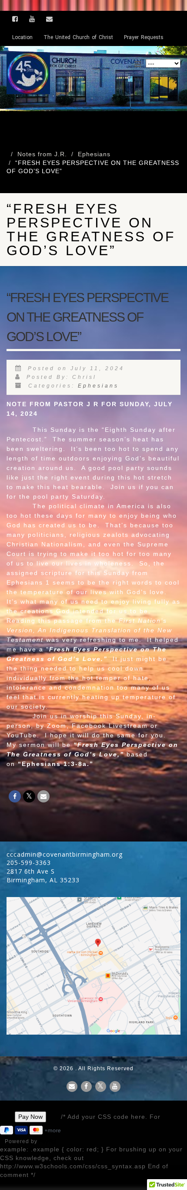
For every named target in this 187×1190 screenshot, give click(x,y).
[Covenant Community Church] (62, 73)
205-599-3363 (29, 862)
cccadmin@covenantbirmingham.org (65, 854)
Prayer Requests (144, 37)
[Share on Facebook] (15, 796)
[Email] (43, 796)
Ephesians (98, 386)
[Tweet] (29, 796)
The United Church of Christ (78, 37)
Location (22, 37)
